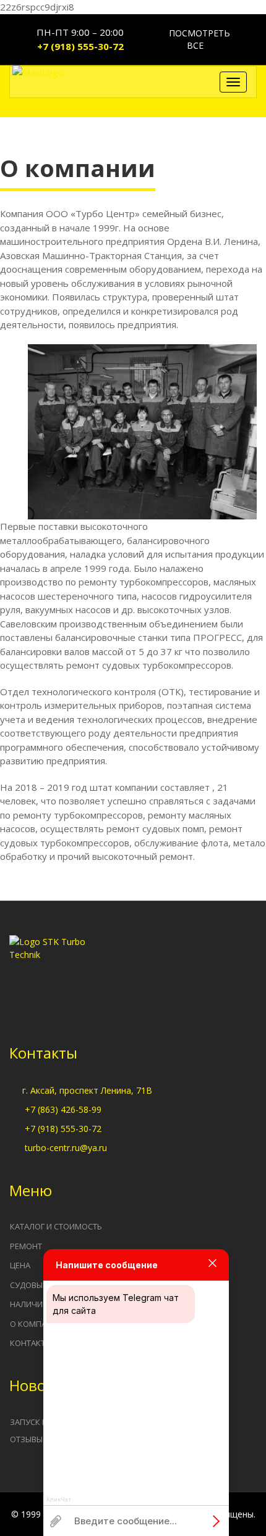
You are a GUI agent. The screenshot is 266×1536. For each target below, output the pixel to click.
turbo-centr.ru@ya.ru (66, 1148)
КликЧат (58, 1500)
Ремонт (26, 1246)
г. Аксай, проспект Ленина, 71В (87, 1090)
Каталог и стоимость (56, 1226)
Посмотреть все (198, 39)
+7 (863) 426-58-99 (63, 1109)
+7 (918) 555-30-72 (80, 46)
